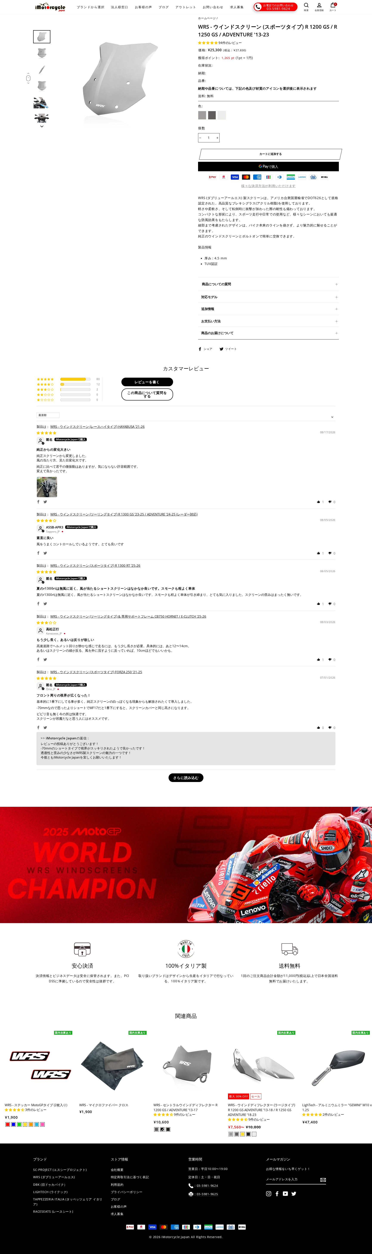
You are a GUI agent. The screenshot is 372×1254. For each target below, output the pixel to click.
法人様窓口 (120, 7)
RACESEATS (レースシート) (53, 1211)
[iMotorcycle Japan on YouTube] (285, 1193)
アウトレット (185, 7)
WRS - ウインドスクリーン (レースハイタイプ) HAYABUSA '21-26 (97, 426)
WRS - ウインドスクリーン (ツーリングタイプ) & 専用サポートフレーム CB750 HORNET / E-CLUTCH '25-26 (128, 616)
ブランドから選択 (91, 7)
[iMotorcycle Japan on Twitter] (293, 1193)
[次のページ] (41, 125)
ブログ (164, 7)
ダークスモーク (212, 115)
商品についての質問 (216, 284)
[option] (119, 79)
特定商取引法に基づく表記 (130, 1177)
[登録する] (323, 1179)
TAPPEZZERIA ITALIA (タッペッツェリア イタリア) (67, 1201)
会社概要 (117, 1170)
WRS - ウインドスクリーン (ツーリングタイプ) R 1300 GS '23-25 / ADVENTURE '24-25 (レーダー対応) (123, 514)
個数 (201, 128)
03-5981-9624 (278, 8)
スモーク (202, 115)
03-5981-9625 (207, 1194)
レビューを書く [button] (147, 382)
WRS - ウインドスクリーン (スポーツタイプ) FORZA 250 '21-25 (96, 672)
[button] (208, 43)
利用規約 (117, 1185)
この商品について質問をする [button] (147, 394)
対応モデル (209, 297)
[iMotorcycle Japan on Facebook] (277, 1193)
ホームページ (207, 18)
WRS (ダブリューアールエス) (54, 1177)
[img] (46, 433)
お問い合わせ (213, 7)
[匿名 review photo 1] (47, 487)
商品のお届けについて (217, 333)
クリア (222, 115)
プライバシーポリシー (127, 1192)
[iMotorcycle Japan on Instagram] (268, 1193)
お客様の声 (143, 7)
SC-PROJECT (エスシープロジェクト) (60, 1170)
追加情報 (207, 309)
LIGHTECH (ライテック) (50, 1192)
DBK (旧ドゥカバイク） (50, 1185)
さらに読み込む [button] (185, 777)
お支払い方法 (211, 321)
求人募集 (237, 7)
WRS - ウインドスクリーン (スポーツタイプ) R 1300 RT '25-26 (95, 565)
